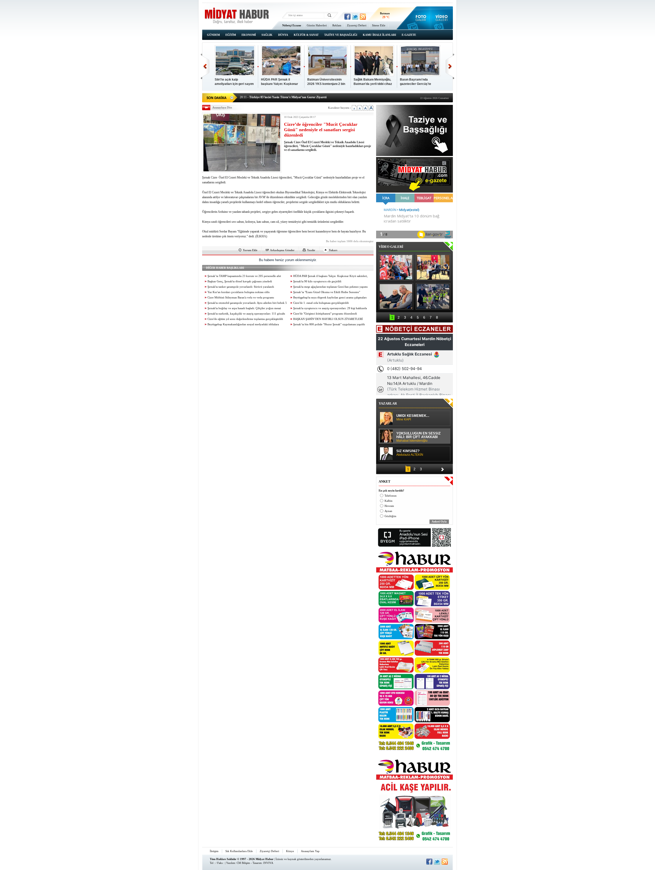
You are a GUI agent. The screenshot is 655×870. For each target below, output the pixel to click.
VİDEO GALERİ (391, 247)
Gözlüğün (390, 516)
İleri (450, 66)
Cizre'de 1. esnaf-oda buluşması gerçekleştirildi (321, 303)
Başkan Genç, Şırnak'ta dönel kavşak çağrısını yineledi (240, 281)
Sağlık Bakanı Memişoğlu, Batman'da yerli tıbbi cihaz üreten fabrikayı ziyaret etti (373, 82)
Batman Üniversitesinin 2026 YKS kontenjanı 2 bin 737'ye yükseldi (326, 82)
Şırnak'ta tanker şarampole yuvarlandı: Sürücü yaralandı (241, 286)
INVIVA (268, 862)
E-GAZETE (409, 34)
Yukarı (333, 250)
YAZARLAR (388, 403)
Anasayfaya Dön (222, 107)
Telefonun (391, 495)
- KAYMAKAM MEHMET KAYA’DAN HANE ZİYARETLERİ (286, 97)
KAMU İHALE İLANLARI (379, 34)
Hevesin (389, 506)
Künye (290, 851)
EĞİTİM (230, 34)
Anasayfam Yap (310, 851)
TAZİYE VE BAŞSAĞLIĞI (340, 34)
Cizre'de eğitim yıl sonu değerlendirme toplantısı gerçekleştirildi (245, 319)
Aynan (388, 511)
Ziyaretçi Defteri (356, 25)
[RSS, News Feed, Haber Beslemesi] (363, 17)
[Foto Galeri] (420, 17)
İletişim (214, 851)
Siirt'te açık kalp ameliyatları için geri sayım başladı (234, 82)
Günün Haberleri (317, 25)
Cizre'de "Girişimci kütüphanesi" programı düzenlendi (325, 313)
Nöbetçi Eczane (291, 25)
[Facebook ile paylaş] (347, 17)
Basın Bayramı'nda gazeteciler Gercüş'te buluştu (415, 82)
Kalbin (388, 500)
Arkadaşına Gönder (282, 250)
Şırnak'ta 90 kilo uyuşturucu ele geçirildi (317, 281)
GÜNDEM (213, 34)
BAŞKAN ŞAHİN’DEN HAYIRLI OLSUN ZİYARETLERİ (328, 319)
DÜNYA (283, 34)
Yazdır (311, 250)
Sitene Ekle (378, 25)
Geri (205, 66)
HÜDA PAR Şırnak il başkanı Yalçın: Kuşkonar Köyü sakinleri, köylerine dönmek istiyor (279, 82)
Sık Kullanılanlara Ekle (239, 851)
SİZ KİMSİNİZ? (409, 452)
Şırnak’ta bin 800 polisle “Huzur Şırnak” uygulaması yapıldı (329, 324)
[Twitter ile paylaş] (355, 17)
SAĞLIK (266, 34)
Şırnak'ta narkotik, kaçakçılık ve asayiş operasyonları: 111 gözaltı (246, 313)
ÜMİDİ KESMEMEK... (412, 417)
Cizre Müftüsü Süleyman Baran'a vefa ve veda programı (241, 297)
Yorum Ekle (250, 250)
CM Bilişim (243, 862)
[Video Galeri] (442, 17)
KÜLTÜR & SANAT (306, 34)
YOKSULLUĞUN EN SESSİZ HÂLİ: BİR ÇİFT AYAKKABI (418, 437)
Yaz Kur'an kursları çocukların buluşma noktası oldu (239, 292)
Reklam (336, 25)
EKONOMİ (249, 34)
